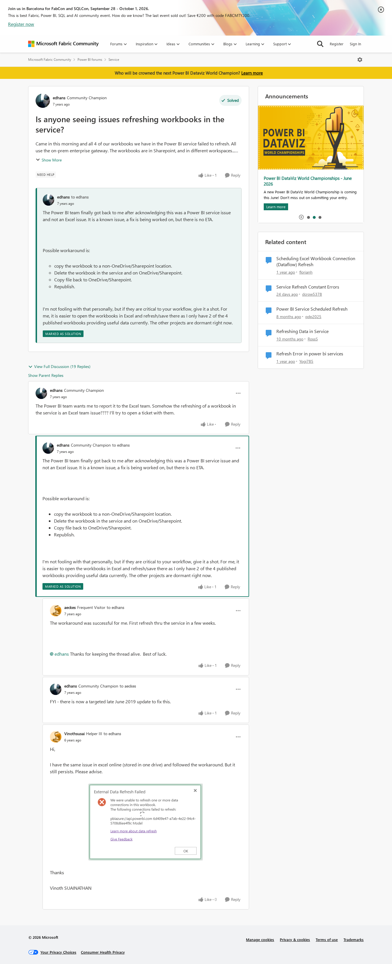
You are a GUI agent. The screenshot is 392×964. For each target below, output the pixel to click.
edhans (59, 97)
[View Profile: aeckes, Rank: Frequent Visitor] (55, 610)
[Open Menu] (360, 60)
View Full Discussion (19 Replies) (62, 366)
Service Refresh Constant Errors (307, 287)
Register (337, 43)
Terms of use (327, 939)
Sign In (355, 43)
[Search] (320, 43)
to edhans (80, 197)
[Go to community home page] (63, 44)
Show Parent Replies (45, 375)
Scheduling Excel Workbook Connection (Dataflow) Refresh (315, 261)
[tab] (308, 217)
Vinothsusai (74, 733)
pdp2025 (313, 316)
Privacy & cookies (295, 939)
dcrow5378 (312, 294)
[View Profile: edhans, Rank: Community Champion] (43, 101)
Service (113, 59)
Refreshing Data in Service (302, 331)
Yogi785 (306, 361)
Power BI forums (89, 59)
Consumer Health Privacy (103, 952)
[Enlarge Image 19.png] (145, 822)
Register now (21, 24)
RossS (313, 339)
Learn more (252, 73)
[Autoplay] (301, 217)
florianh (306, 272)
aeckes (70, 607)
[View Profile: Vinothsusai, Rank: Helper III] (55, 737)
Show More (52, 160)
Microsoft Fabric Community (49, 59)
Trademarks (354, 939)
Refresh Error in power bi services (309, 354)
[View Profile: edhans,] (48, 200)
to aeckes (128, 686)
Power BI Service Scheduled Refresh (312, 309)
